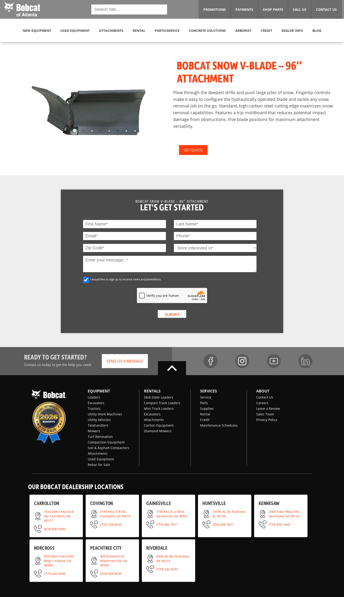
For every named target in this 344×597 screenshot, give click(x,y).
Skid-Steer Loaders (158, 397)
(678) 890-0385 (55, 529)
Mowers (94, 431)
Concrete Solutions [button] (207, 30)
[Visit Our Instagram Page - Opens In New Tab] (242, 361)
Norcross (44, 548)
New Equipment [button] (37, 30)
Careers (262, 403)
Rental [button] (139, 30)
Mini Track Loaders (159, 408)
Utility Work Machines (105, 414)
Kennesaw (269, 503)
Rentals (152, 391)
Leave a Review (268, 408)
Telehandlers (98, 425)
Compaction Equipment (106, 442)
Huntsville (214, 503)
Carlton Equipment (159, 425)
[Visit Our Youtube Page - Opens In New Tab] (274, 361)
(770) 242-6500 (55, 573)
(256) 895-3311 (223, 524)
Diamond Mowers (158, 431)
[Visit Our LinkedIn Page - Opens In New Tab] (305, 361)
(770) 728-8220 (111, 524)
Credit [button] (266, 30)
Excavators (96, 403)
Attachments (98, 453)
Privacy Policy (266, 420)
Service (205, 397)
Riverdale (156, 548)
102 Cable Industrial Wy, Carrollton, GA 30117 (59, 515)
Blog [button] (316, 30)
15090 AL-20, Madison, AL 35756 (229, 513)
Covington (101, 503)
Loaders (94, 397)
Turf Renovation (100, 436)
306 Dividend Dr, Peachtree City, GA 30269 (113, 560)
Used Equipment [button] (75, 30)
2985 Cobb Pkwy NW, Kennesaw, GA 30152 (284, 513)
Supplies (207, 408)
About (262, 391)
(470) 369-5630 (111, 573)
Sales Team (265, 414)
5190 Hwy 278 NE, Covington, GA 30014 (115, 513)
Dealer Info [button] (292, 30)
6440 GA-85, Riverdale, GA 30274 (173, 558)
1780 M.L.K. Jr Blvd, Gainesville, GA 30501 (172, 513)
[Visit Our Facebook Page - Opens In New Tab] (211, 361)
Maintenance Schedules (219, 425)
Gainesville (158, 503)
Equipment (99, 391)
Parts (204, 403)
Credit (205, 420)
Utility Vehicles (99, 420)
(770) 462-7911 (167, 524)
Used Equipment (101, 459)
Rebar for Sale (99, 464)
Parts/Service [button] (167, 30)
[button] (22, 9)
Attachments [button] (111, 30)
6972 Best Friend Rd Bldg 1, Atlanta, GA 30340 (59, 560)
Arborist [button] (243, 30)
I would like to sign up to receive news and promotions (125, 279)
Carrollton (46, 503)
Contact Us (264, 397)
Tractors (94, 408)
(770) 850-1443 (279, 524)
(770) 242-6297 (167, 569)
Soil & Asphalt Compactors (108, 448)
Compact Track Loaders (162, 403)
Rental (205, 414)
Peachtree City (106, 548)
